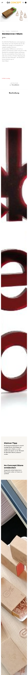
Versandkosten (15, 85)
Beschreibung (14, 93)
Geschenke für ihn (14, 31)
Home (3, 31)
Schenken (8, 31)
